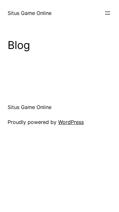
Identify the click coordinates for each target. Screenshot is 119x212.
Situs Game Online (29, 13)
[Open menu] (107, 13)
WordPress (71, 122)
